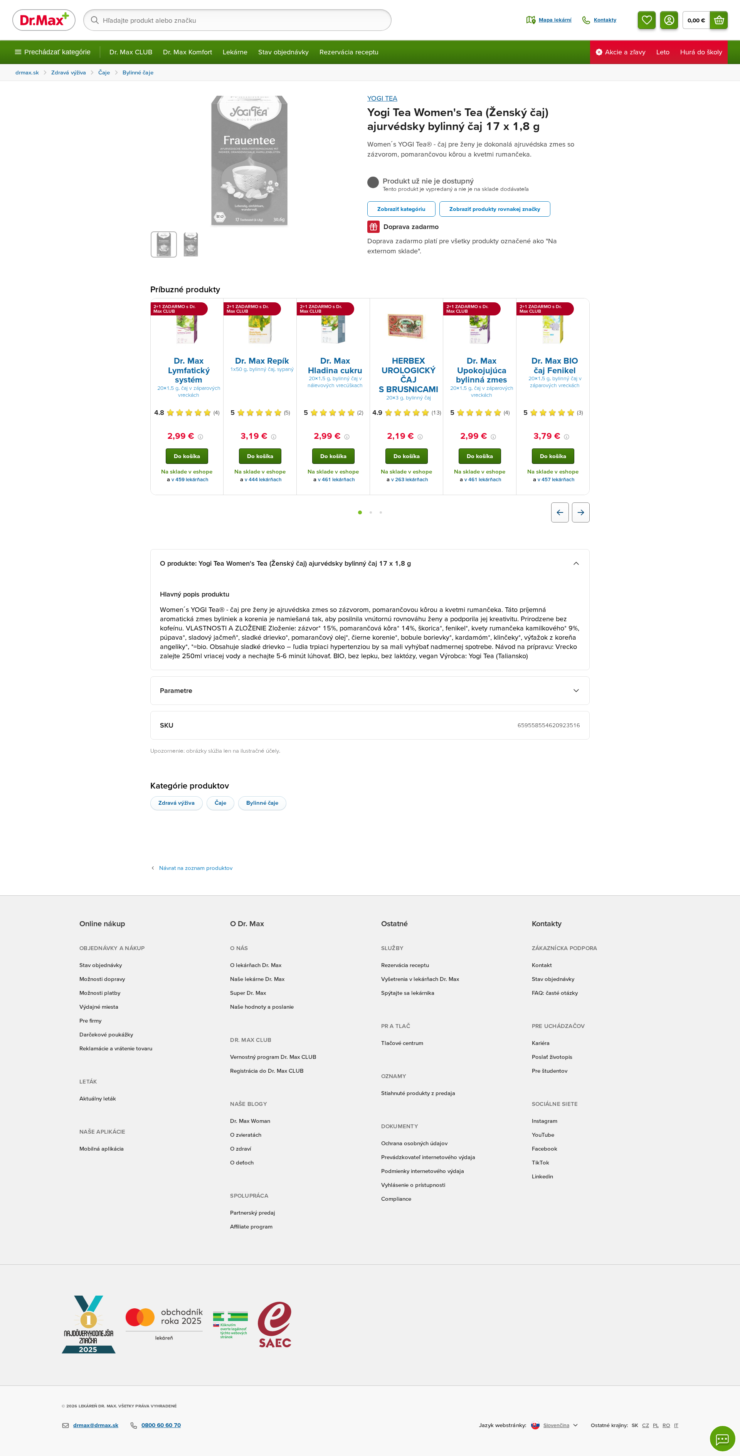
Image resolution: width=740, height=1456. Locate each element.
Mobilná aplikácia (101, 1148)
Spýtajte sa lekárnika (407, 992)
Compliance (396, 1198)
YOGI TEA (382, 98)
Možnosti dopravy (102, 979)
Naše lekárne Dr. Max (257, 979)
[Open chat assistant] (722, 1438)
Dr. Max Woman (250, 1120)
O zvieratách (245, 1134)
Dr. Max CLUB (130, 52)
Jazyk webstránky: (502, 1425)
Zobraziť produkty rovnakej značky (494, 209)
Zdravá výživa (176, 802)
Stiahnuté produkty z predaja (418, 1093)
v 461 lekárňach (336, 479)
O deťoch (242, 1162)
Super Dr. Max (248, 992)
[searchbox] (237, 20)
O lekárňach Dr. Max (255, 965)
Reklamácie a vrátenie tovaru (115, 1048)
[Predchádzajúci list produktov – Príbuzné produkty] (560, 512)
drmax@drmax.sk (95, 1425)
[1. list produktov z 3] (360, 512)
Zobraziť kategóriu (401, 209)
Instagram (544, 1120)
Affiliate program (251, 1226)
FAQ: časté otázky (555, 992)
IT (676, 1425)
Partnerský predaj (252, 1212)
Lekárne (235, 52)
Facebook (544, 1148)
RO (666, 1425)
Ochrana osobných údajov (414, 1143)
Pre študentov (549, 1070)
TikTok (540, 1162)
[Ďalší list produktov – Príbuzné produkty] (581, 512)
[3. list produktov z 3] (381, 512)
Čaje (220, 802)
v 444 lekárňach (263, 479)
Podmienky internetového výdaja (422, 1171)
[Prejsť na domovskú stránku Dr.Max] (44, 20)
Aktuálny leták (97, 1098)
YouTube (543, 1134)
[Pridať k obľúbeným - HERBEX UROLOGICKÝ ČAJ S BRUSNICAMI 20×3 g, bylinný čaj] (434, 307)
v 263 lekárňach (409, 479)
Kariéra (541, 1043)
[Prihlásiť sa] (669, 20)
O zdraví (240, 1148)
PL (656, 1425)
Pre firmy (90, 1020)
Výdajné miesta (98, 1006)
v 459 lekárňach (190, 479)
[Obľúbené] (647, 20)
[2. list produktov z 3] (371, 512)
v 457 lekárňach (556, 479)
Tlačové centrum (402, 1043)
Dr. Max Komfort (187, 52)
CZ (645, 1425)
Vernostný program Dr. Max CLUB (273, 1056)
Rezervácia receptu (349, 52)
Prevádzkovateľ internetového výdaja (428, 1157)
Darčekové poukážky (106, 1034)
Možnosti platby (99, 992)
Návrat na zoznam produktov (195, 868)
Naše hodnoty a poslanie (262, 1006)
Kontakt (542, 965)
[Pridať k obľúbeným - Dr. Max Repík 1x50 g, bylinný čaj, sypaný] (288, 307)
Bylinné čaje (262, 802)
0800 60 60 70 (161, 1425)
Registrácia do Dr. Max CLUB (267, 1070)
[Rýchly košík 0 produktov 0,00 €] (719, 20)
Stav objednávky (283, 52)
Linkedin (542, 1176)
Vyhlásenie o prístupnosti (413, 1184)
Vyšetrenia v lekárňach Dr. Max (420, 979)
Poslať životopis (552, 1056)
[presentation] (187, 327)
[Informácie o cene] (200, 437)
